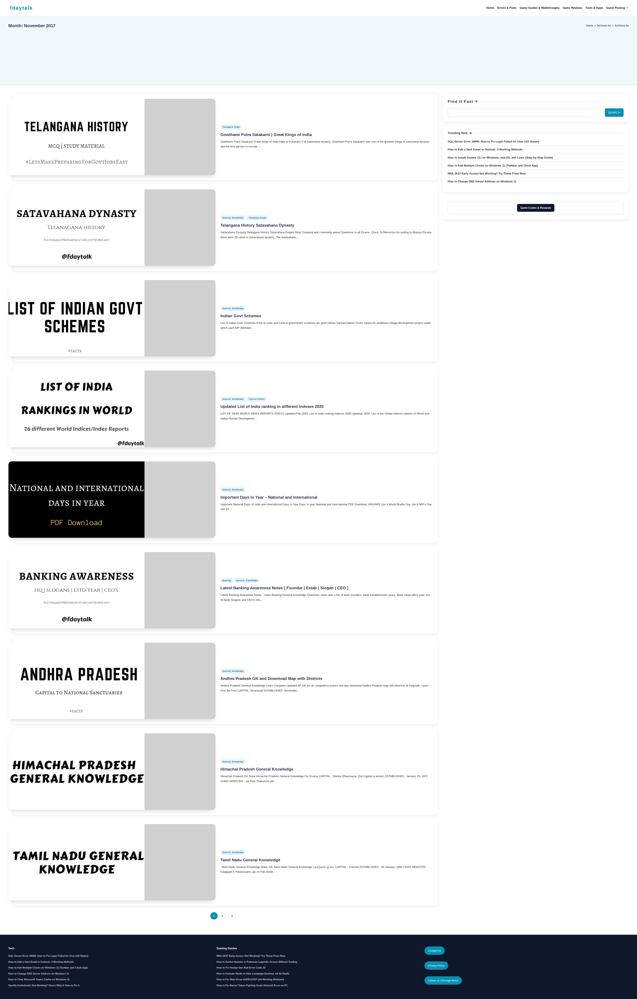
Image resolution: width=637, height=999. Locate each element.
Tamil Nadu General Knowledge (250, 860)
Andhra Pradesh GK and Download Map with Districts (271, 678)
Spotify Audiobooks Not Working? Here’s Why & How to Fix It (43, 985)
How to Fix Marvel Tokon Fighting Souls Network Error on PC (252, 985)
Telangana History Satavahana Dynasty (257, 225)
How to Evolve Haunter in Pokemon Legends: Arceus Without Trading (256, 961)
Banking (226, 580)
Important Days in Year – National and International (268, 497)
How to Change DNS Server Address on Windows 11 (38, 973)
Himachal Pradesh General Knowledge (256, 769)
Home (589, 25)
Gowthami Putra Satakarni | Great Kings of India (266, 134)
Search (614, 112)
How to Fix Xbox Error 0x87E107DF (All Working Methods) (250, 979)
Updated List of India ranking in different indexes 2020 (271, 406)
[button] (232, 915)
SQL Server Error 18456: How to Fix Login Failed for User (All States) (48, 955)
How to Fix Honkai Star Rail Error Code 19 (240, 967)
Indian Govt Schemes (240, 316)
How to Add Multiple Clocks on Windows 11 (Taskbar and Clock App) (48, 967)
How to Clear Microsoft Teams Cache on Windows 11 (39, 979)
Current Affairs (257, 399)
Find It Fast (460, 101)
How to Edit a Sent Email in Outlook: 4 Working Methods (41, 961)
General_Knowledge (233, 218)
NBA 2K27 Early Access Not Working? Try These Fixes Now (250, 955)
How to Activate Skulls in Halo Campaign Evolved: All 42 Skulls (252, 973)
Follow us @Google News (443, 980)
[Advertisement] (318, 55)
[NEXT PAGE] (232, 915)
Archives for (604, 25)
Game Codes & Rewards (535, 207)
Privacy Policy (436, 965)
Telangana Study (231, 127)
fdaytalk (21, 8)
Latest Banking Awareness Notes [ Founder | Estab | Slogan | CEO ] (284, 588)
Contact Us (434, 950)
